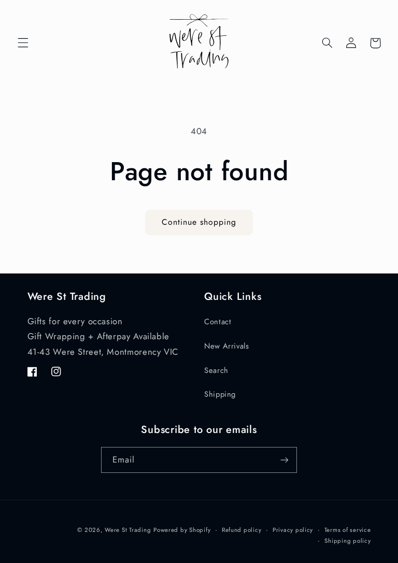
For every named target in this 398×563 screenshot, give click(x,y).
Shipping (220, 394)
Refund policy (242, 530)
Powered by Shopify (181, 530)
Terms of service (347, 530)
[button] (23, 43)
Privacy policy (293, 530)
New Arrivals (226, 346)
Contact (217, 321)
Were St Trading (128, 530)
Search (216, 370)
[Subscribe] (284, 459)
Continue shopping (199, 222)
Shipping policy (347, 541)
